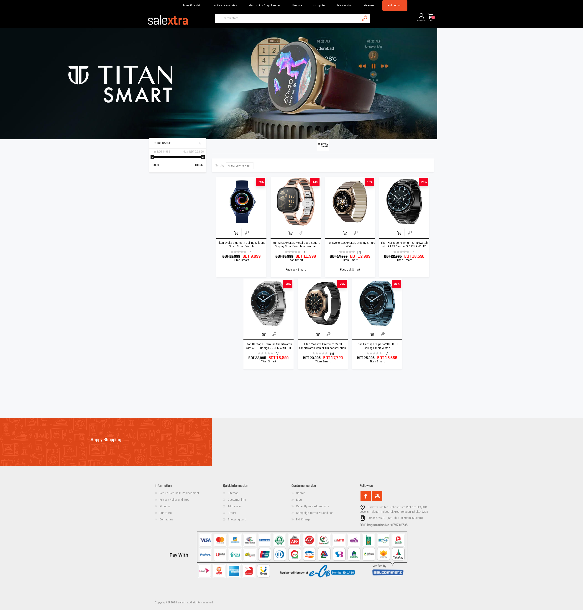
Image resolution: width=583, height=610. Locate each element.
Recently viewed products (312, 506)
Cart (430, 20)
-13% (369, 182)
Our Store (165, 513)
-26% (342, 283)
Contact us (166, 519)
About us (165, 506)
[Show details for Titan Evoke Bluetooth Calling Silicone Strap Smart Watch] (241, 202)
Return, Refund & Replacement (179, 493)
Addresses (235, 506)
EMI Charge (303, 519)
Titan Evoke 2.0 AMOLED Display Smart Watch (350, 245)
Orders (232, 513)
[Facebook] (366, 496)
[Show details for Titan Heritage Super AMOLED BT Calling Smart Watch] (377, 304)
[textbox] (287, 18)
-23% (260, 182)
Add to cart (236, 233)
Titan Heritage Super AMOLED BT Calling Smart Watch (377, 346)
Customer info (237, 500)
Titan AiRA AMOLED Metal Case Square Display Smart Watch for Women (295, 245)
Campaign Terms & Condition (314, 513)
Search (300, 493)
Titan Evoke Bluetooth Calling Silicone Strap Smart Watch (241, 245)
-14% (315, 182)
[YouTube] (377, 496)
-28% (423, 182)
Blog (299, 500)
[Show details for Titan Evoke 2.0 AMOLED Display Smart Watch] (350, 202)
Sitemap (233, 493)
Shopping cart (430, 16)
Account (421, 20)
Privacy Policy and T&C (174, 500)
